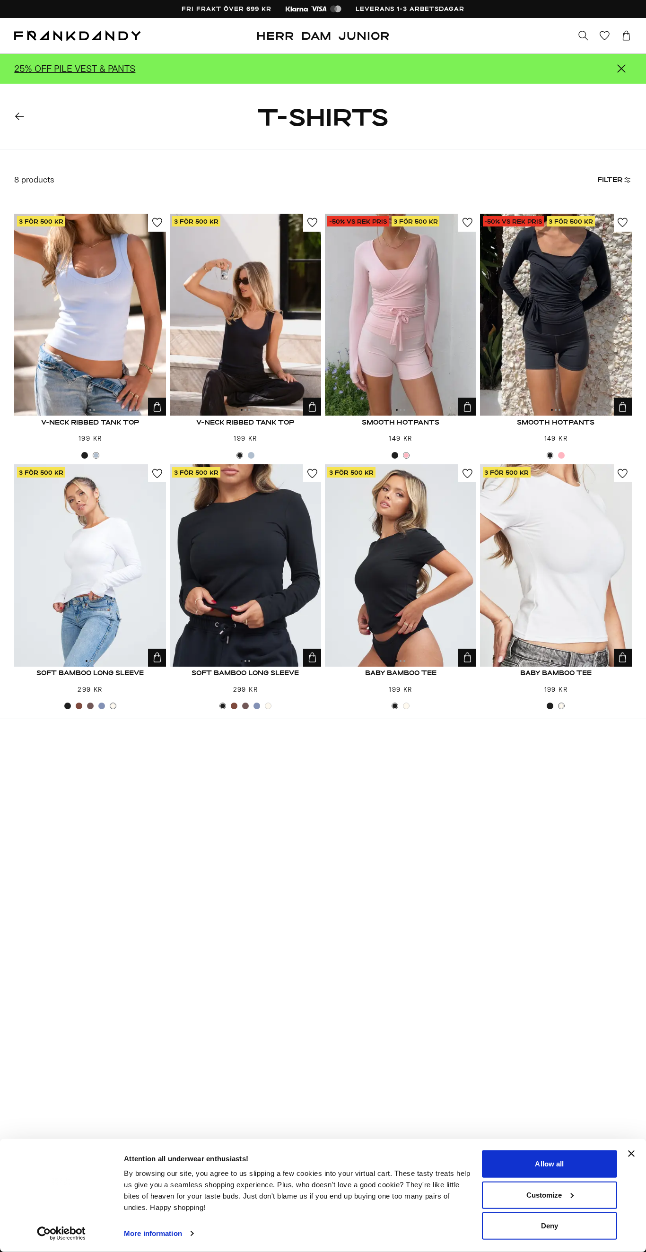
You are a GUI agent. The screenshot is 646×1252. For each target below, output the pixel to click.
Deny (549, 1226)
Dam (316, 35)
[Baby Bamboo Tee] (401, 565)
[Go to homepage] (77, 36)
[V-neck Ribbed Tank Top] (90, 315)
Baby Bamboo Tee (400, 673)
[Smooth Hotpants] (401, 315)
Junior (364, 35)
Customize (544, 1195)
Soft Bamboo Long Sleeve (90, 673)
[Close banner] (631, 1153)
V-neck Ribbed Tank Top (90, 422)
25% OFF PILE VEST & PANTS (74, 68)
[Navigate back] (19, 116)
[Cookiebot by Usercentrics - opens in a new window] (61, 1233)
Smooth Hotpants (400, 422)
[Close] (621, 68)
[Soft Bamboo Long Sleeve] (90, 565)
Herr (275, 35)
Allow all (549, 1164)
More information (153, 1233)
